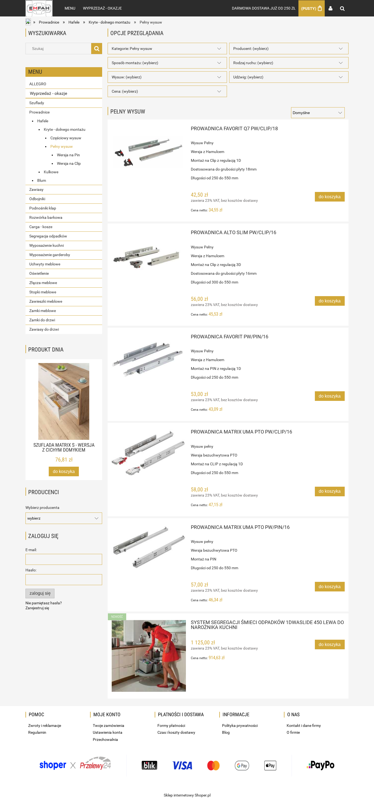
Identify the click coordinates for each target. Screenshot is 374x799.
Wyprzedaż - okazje (48, 93)
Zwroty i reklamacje (44, 725)
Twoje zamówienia (108, 725)
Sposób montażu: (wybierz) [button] (135, 63)
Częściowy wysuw (65, 138)
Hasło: (30, 570)
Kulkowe (51, 172)
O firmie (293, 732)
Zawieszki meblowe (45, 301)
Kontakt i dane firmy (304, 725)
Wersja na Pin (68, 155)
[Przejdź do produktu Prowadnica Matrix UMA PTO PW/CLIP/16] (148, 452)
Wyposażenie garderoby (49, 255)
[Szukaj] (96, 48)
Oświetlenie (39, 273)
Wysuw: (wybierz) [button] (127, 77)
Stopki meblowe (42, 292)
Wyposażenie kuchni (46, 245)
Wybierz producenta (42, 507)
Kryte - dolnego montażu (64, 129)
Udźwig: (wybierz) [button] (248, 77)
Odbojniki (37, 199)
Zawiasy (36, 189)
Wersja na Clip (69, 163)
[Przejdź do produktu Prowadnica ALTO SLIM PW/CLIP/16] (148, 260)
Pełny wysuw (61, 146)
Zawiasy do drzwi (44, 329)
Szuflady (36, 103)
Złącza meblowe (43, 282)
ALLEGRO (37, 84)
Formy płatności (171, 725)
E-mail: (31, 550)
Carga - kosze (40, 227)
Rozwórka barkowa (45, 217)
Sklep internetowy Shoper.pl (187, 795)
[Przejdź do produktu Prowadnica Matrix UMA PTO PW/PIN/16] (148, 547)
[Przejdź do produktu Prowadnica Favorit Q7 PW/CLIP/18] (148, 152)
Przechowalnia (105, 739)
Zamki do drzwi (42, 320)
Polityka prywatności (240, 725)
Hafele (42, 121)
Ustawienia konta (107, 732)
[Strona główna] (39, 8)
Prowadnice (39, 112)
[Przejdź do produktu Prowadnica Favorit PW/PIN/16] (148, 356)
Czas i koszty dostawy (176, 732)
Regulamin (37, 732)
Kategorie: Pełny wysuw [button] (132, 48)
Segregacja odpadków (48, 236)
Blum (41, 180)
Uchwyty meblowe (44, 264)
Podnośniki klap (42, 208)
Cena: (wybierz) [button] (125, 91)
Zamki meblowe (42, 310)
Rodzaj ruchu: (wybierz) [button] (253, 63)
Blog (226, 732)
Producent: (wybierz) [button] (251, 48)
